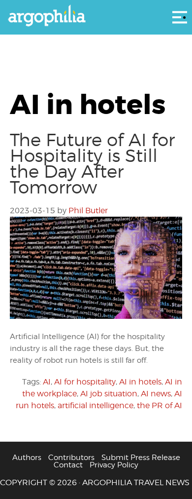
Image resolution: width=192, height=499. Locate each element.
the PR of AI (159, 405)
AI (47, 381)
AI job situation (108, 393)
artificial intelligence (95, 405)
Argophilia (96, 16)
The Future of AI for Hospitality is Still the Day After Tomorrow (92, 163)
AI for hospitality (85, 381)
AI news (156, 393)
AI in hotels (140, 381)
